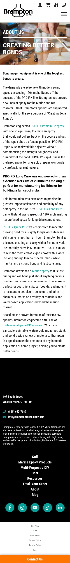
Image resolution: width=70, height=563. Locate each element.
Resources (35, 478)
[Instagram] (22, 507)
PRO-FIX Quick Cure (15, 227)
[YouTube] (35, 507)
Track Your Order (35, 484)
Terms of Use (35, 535)
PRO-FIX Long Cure (50, 209)
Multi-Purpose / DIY (35, 467)
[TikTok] (47, 507)
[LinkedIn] (60, 507)
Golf (35, 457)
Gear (35, 473)
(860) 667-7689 (17, 411)
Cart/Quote (48, 5)
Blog (35, 494)
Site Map (35, 526)
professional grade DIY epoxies (22, 325)
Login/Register (40, 5)
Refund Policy (35, 545)
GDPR (35, 530)
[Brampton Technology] (18, 10)
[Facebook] (9, 507)
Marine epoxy (40, 271)
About (35, 489)
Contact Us (64, 5)
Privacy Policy (35, 540)
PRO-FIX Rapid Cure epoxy (47, 126)
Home (35, 550)
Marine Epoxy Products (35, 462)
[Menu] (64, 14)
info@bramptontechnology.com (26, 417)
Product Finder (56, 5)
